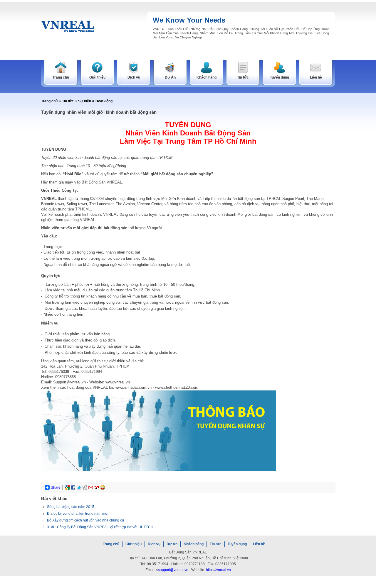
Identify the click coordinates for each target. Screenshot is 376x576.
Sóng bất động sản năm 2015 (70, 507)
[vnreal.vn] (67, 26)
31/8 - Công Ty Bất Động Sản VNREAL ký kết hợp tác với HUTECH (100, 527)
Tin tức (68, 101)
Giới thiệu (133, 544)
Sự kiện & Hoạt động (95, 101)
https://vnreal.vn (218, 570)
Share (56, 487)
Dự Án (172, 544)
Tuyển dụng (237, 544)
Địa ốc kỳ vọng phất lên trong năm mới (77, 514)
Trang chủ (49, 101)
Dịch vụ (154, 544)
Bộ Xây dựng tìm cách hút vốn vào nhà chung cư (85, 520)
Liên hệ (259, 544)
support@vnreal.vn (173, 570)
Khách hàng (194, 544)
